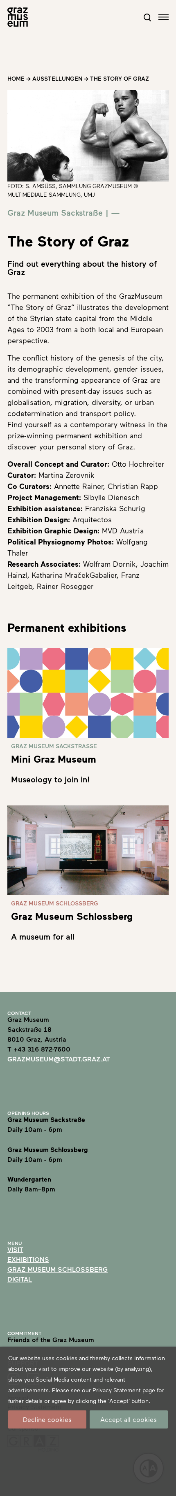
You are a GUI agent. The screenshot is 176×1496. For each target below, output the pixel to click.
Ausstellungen (57, 78)
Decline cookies (47, 1419)
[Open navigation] (163, 17)
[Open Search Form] (147, 17)
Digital (19, 1279)
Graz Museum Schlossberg (57, 1269)
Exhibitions (28, 1259)
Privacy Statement (117, 1390)
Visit (15, 1249)
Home (16, 78)
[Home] (17, 17)
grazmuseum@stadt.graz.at (58, 1059)
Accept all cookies (128, 1419)
